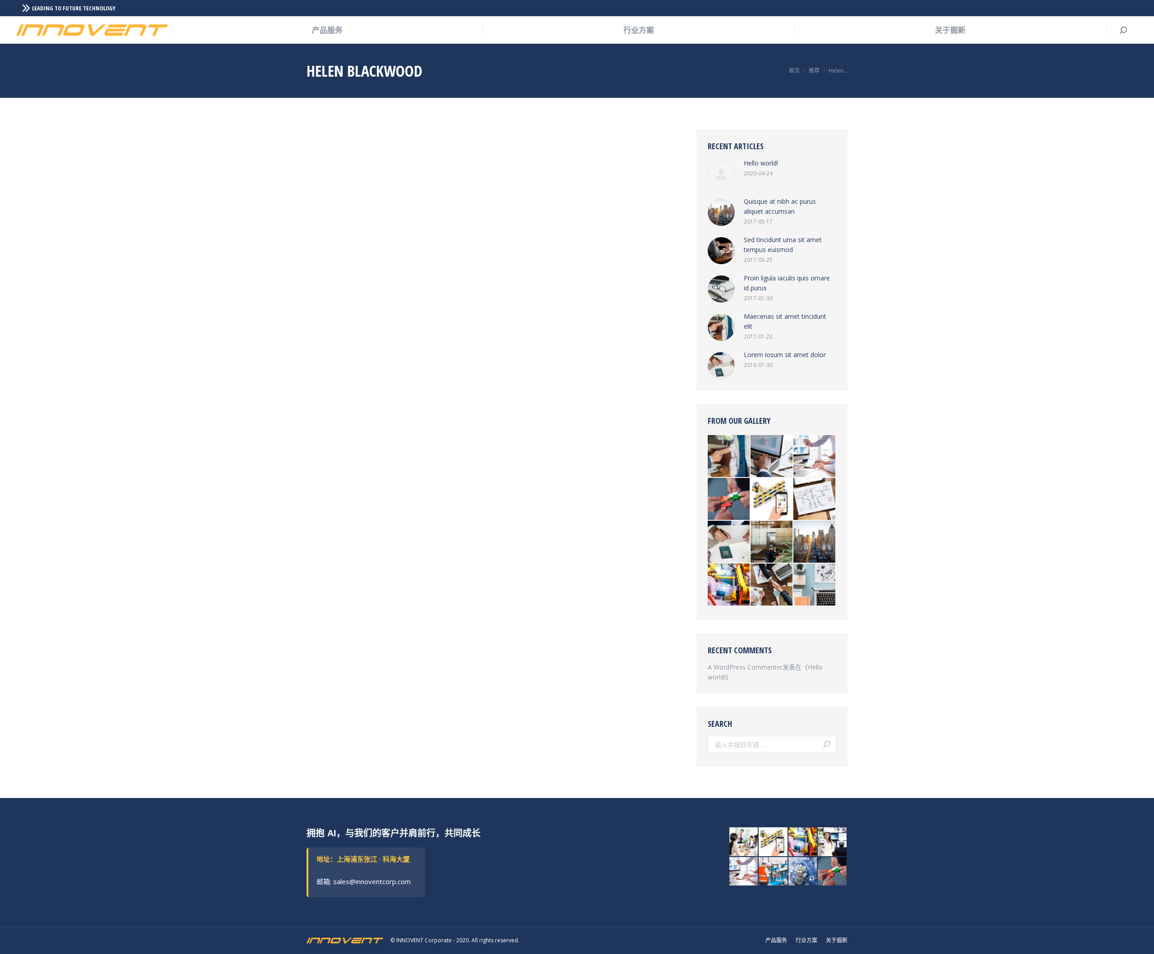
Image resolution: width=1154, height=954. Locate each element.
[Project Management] (744, 842)
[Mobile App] (772, 499)
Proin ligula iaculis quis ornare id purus (787, 283)
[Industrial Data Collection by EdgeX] (729, 585)
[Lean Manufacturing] (803, 872)
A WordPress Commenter (745, 667)
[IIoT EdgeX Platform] (832, 842)
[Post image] (721, 174)
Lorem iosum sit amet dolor (785, 354)
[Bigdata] (814, 456)
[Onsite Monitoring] (773, 872)
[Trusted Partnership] (729, 499)
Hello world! (761, 163)
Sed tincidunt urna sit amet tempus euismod (783, 244)
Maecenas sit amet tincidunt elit (785, 321)
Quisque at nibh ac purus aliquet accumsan (780, 206)
